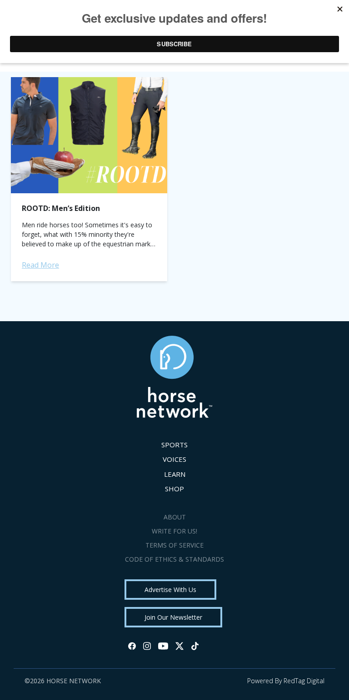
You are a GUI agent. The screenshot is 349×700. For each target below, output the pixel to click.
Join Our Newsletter (173, 617)
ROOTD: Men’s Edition (61, 208)
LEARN (174, 474)
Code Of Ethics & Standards (174, 559)
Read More (40, 265)
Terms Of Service (174, 545)
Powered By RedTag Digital (285, 680)
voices (174, 459)
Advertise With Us (170, 589)
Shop (174, 488)
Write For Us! (174, 531)
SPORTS (174, 444)
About (175, 517)
